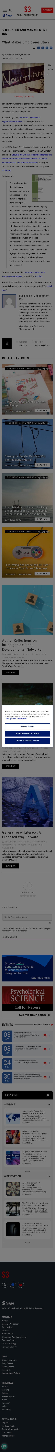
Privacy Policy (11, 719)
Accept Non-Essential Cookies (27, 733)
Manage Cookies (27, 726)
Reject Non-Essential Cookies (27, 741)
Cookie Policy (21, 719)
